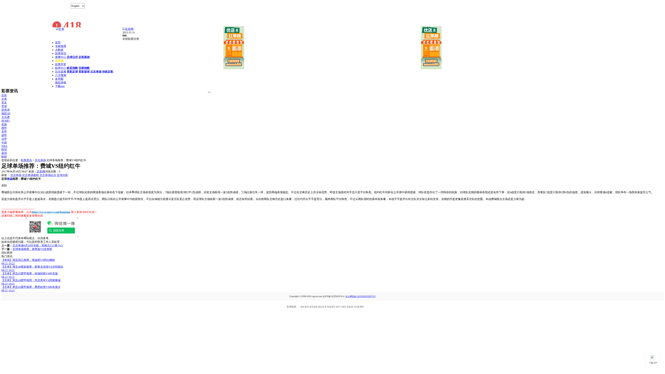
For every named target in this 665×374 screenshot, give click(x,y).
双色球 (5, 109)
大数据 (59, 49)
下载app (60, 86)
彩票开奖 (60, 64)
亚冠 (4, 153)
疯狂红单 (322, 307)
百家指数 (84, 67)
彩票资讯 (60, 53)
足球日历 (72, 57)
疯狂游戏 (60, 82)
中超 (4, 142)
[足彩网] (128, 29)
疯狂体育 (304, 307)
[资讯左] (233, 68)
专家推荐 (60, 46)
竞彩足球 (72, 71)
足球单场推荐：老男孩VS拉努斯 (32, 249)
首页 (58, 42)
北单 (4, 98)
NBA (4, 146)
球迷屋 (350, 307)
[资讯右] (431, 68)
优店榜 (59, 60)
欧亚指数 (72, 67)
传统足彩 (107, 71)
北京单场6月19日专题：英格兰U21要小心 (37, 245)
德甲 (4, 135)
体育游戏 (313, 307)
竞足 (4, 102)
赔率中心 (60, 67)
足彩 (4, 95)
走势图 (59, 78)
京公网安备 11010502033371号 (361, 296)
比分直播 (60, 71)
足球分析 (62, 175)
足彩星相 (84, 57)
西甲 (4, 128)
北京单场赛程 (30, 175)
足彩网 (41, 171)
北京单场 (95, 71)
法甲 (4, 138)
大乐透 (5, 117)
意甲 (4, 131)
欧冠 (4, 149)
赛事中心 (60, 57)
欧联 (4, 156)
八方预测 (60, 75)
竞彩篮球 (84, 71)
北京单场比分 (47, 175)
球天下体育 (341, 307)
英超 (4, 124)
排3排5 (5, 120)
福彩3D (5, 113)
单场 (9, 178)
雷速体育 (331, 307)
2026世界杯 (358, 307)
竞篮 (4, 106)
